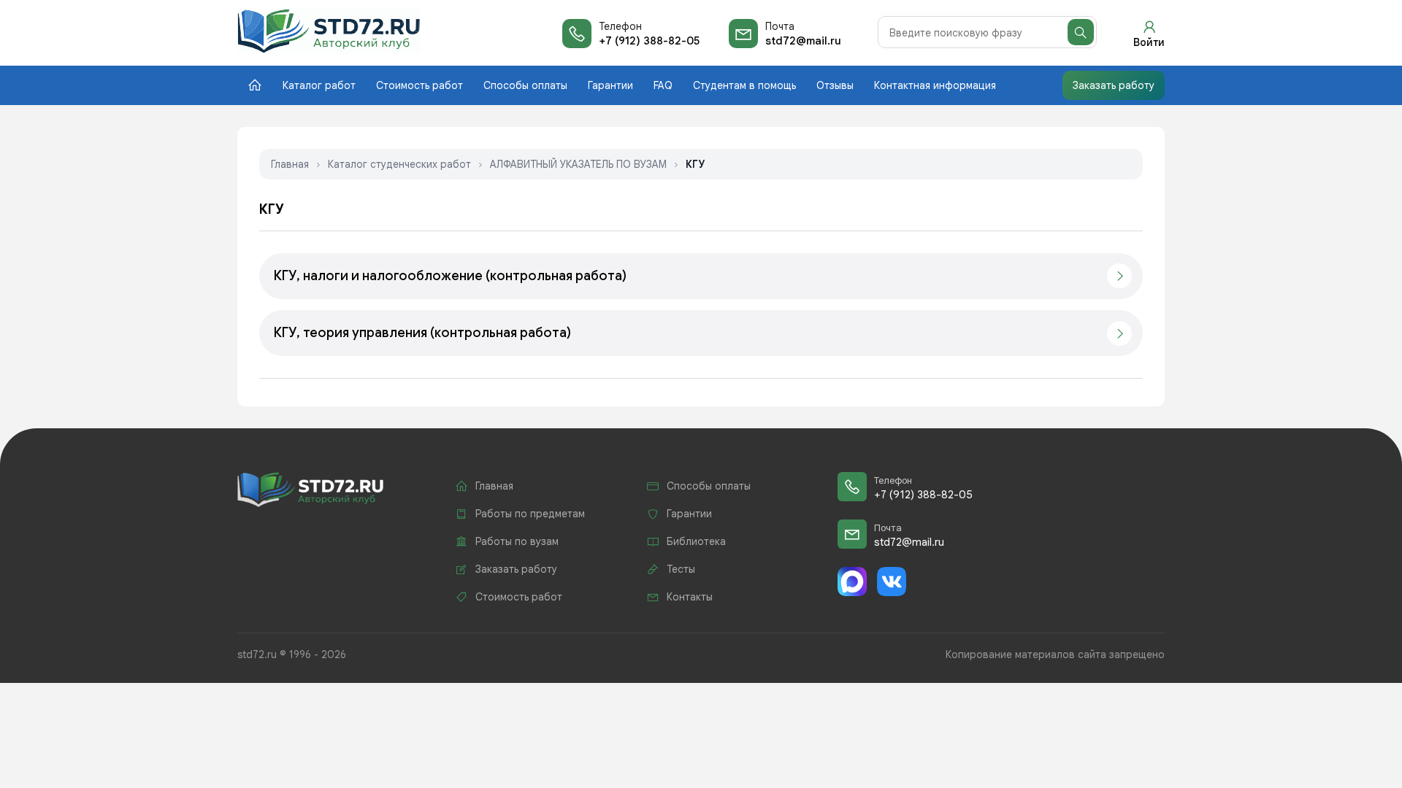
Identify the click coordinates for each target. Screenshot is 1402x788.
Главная (290, 164)
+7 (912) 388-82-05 (649, 40)
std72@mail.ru (803, 40)
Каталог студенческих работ (399, 164)
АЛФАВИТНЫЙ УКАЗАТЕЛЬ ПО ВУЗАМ (578, 164)
